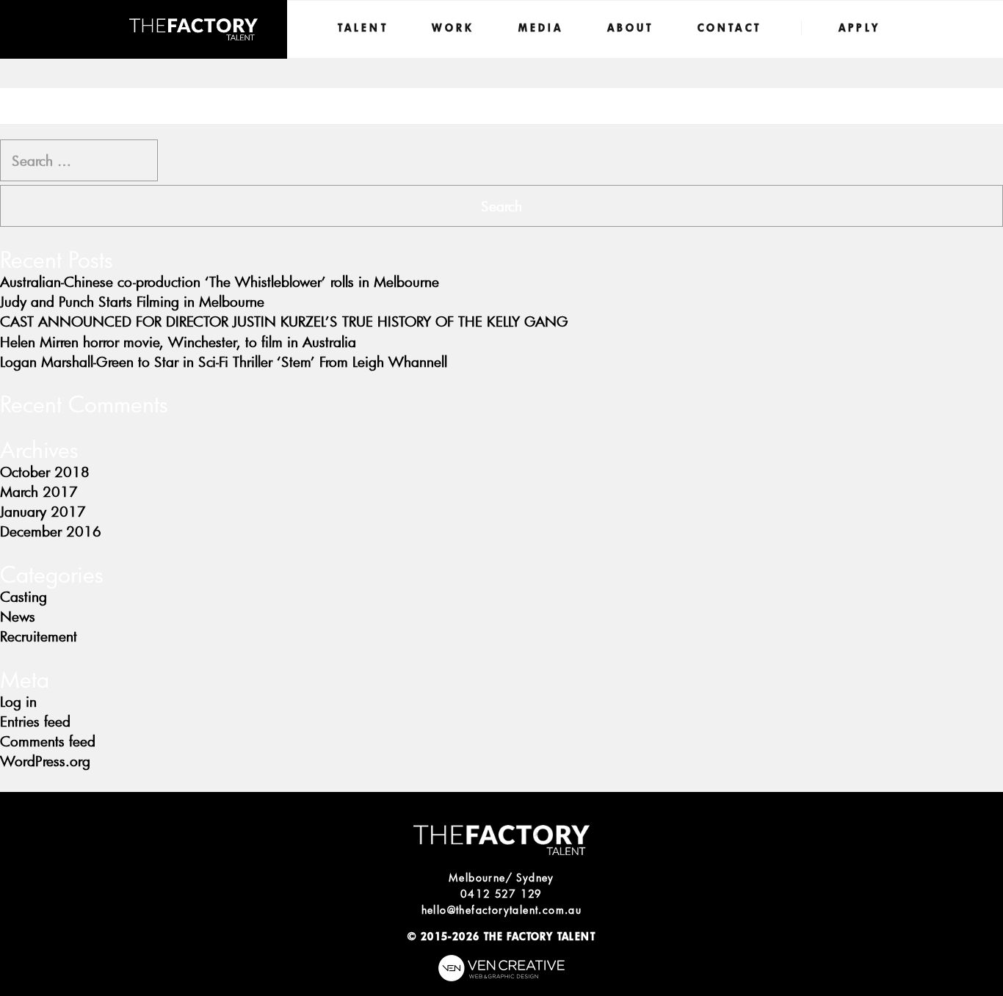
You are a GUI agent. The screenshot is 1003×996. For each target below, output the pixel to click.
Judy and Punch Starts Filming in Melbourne (132, 301)
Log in (18, 701)
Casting (23, 596)
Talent (363, 27)
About (630, 27)
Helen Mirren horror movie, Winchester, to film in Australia (178, 341)
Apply (859, 27)
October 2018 (45, 471)
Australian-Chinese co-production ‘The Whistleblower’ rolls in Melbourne (219, 281)
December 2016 (50, 531)
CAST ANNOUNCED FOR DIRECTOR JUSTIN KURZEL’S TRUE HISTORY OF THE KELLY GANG (284, 321)
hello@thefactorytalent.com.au (501, 910)
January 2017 (43, 511)
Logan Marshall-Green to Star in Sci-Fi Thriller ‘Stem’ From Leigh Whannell (223, 361)
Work (453, 27)
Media (541, 27)
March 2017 (39, 491)
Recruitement (38, 636)
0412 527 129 (501, 894)
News (17, 616)
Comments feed (47, 741)
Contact (729, 27)
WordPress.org (45, 761)
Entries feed (35, 721)
